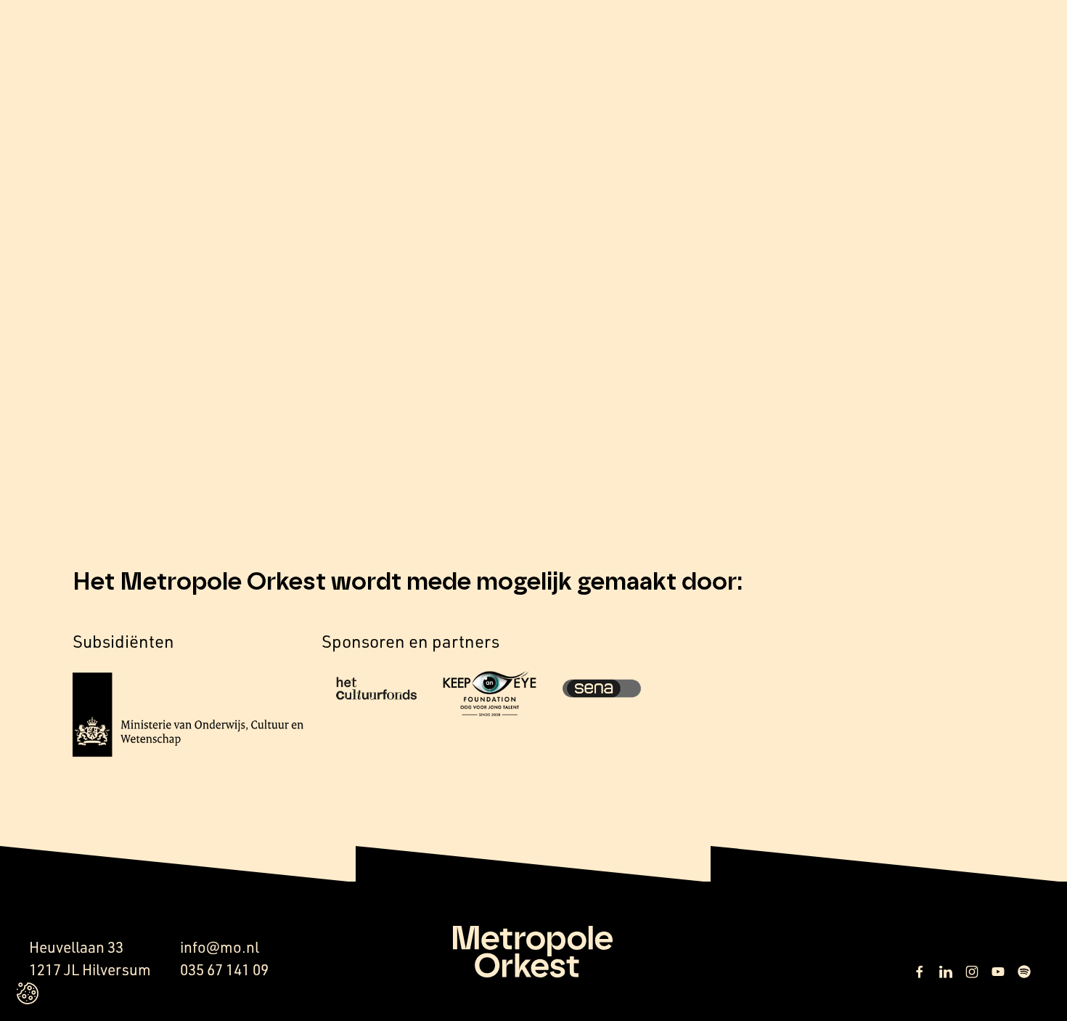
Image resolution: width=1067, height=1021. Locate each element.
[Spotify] (1024, 972)
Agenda (875, 48)
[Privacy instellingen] (27, 993)
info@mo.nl (219, 946)
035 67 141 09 (224, 969)
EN (961, 48)
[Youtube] (998, 972)
